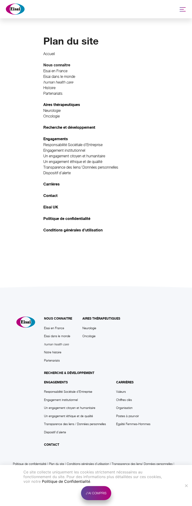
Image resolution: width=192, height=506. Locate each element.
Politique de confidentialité (29, 464)
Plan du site (56, 464)
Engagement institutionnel (64, 150)
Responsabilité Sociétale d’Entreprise (73, 145)
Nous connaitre (58, 318)
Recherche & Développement (69, 373)
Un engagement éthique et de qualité (72, 161)
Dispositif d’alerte (57, 173)
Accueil (49, 54)
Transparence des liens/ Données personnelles (80, 167)
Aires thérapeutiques (101, 318)
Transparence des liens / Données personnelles (75, 424)
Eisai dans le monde (59, 76)
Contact (51, 444)
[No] (186, 485)
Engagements (56, 382)
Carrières (124, 382)
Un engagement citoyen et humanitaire (74, 156)
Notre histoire (52, 352)
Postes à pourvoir (127, 416)
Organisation (124, 408)
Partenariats (53, 93)
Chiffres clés (124, 400)
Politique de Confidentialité (66, 481)
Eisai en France (55, 71)
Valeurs (121, 391)
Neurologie (52, 110)
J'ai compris (96, 493)
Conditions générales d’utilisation (88, 464)
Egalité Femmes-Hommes (133, 424)
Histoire (49, 88)
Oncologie (51, 116)
